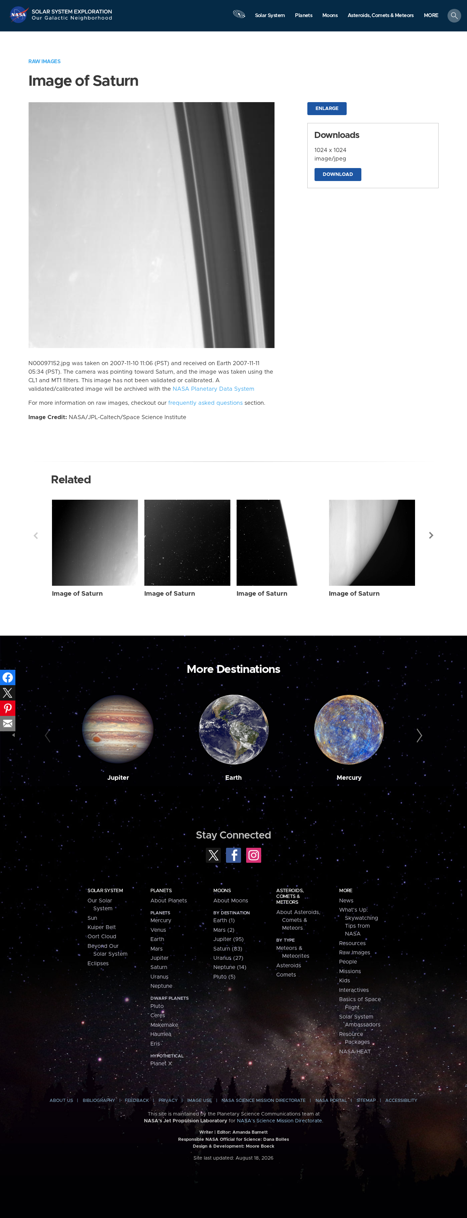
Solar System (105, 890)
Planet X (161, 1063)
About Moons (230, 900)
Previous (35, 535)
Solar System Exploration (72, 10)
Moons (222, 890)
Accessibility (401, 1100)
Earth (233, 778)
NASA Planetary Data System (213, 389)
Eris (155, 1044)
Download (338, 174)
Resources (352, 943)
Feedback (137, 1100)
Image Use (199, 1100)
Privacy (168, 1100)
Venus (158, 930)
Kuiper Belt (102, 927)
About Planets (168, 900)
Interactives (354, 990)
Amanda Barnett (250, 1132)
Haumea (160, 1034)
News (346, 900)
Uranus (159, 977)
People (348, 962)
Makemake (164, 1025)
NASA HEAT (355, 1051)
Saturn (158, 967)
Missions (350, 971)
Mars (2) (224, 930)
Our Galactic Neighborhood (72, 20)
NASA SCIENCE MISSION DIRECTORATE (264, 1100)
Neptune (161, 986)
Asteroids (288, 965)
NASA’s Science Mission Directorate (279, 1121)
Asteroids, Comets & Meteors (290, 896)
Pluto (157, 1006)
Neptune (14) (229, 967)
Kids (344, 980)
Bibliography (99, 1100)
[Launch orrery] (239, 17)
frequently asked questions (205, 403)
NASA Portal (331, 1100)
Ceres (157, 1015)
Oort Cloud (102, 936)
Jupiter (118, 778)
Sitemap (366, 1100)
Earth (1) (224, 920)
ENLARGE (327, 108)
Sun (92, 918)
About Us (61, 1100)
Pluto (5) (224, 977)
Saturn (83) (227, 949)
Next (431, 535)
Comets (286, 975)
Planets (161, 890)
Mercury (349, 778)
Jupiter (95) (228, 939)
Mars (156, 949)
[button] (431, 16)
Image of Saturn (77, 594)
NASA (20, 15)
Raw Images (44, 61)
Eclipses (98, 963)
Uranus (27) (228, 958)
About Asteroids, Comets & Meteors (298, 920)
